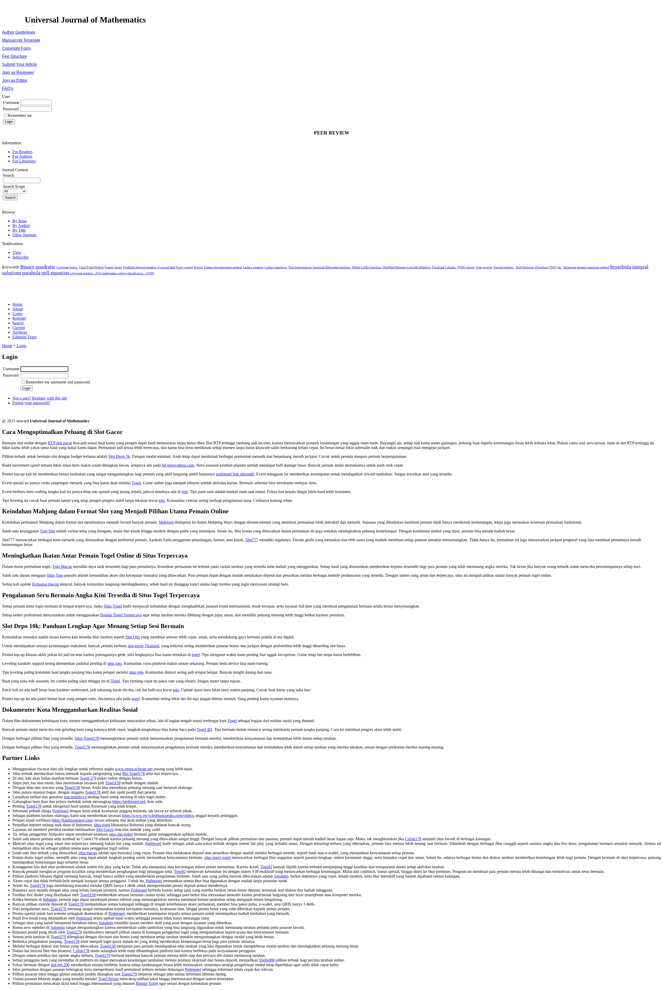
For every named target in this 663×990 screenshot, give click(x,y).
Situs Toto (55, 575)
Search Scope (14, 186)
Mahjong (166, 522)
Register (19, 318)
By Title (19, 230)
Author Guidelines (18, 32)
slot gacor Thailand (143, 646)
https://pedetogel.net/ (129, 801)
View (16, 252)
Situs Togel (113, 606)
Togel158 (113, 783)
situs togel (102, 825)
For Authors (22, 156)
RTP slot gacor (60, 443)
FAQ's (7, 88)
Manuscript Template (21, 40)
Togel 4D (204, 729)
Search (18, 323)
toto (185, 491)
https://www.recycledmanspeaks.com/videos (158, 815)
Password (11, 109)
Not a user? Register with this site (39, 398)
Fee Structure (14, 56)
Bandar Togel (147, 983)
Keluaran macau (45, 584)
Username (11, 102)
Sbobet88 (267, 960)
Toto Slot (47, 531)
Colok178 (413, 839)
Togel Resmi (108, 979)
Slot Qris (132, 637)
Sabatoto (281, 876)
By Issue (19, 221)
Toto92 (266, 867)
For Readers (22, 151)
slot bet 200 (60, 965)
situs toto (114, 663)
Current (18, 327)
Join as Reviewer (18, 72)
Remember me (20, 115)
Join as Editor (14, 80)
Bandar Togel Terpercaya (121, 615)
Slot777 (252, 540)
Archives (19, 332)
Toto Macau (62, 566)
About (17, 309)
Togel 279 (88, 778)
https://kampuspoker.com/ (72, 820)
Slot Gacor (105, 829)
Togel (136, 483)
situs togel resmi (217, 857)
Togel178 (82, 747)
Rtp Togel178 (133, 773)
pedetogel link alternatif (235, 474)
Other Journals (24, 235)
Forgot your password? (31, 403)
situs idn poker (121, 834)
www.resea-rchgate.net (134, 769)
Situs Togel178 (87, 738)
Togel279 (74, 932)
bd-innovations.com (178, 465)
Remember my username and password (58, 382)
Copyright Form (16, 48)
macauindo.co (75, 797)
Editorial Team (24, 337)
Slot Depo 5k (119, 456)
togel (196, 654)
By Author (21, 225)
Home (17, 304)
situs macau (87, 853)
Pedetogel (60, 811)
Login (17, 313)
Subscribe (20, 257)
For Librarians (24, 161)
